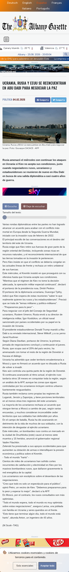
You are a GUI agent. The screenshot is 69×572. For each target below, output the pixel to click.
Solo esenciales (24, 565)
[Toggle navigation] (6, 39)
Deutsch (12, 3)
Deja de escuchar (35, 206)
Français (57, 3)
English (27, 3)
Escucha (12, 206)
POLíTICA (7, 99)
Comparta (44, 99)
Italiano (26, 8)
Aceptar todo (47, 565)
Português (43, 8)
